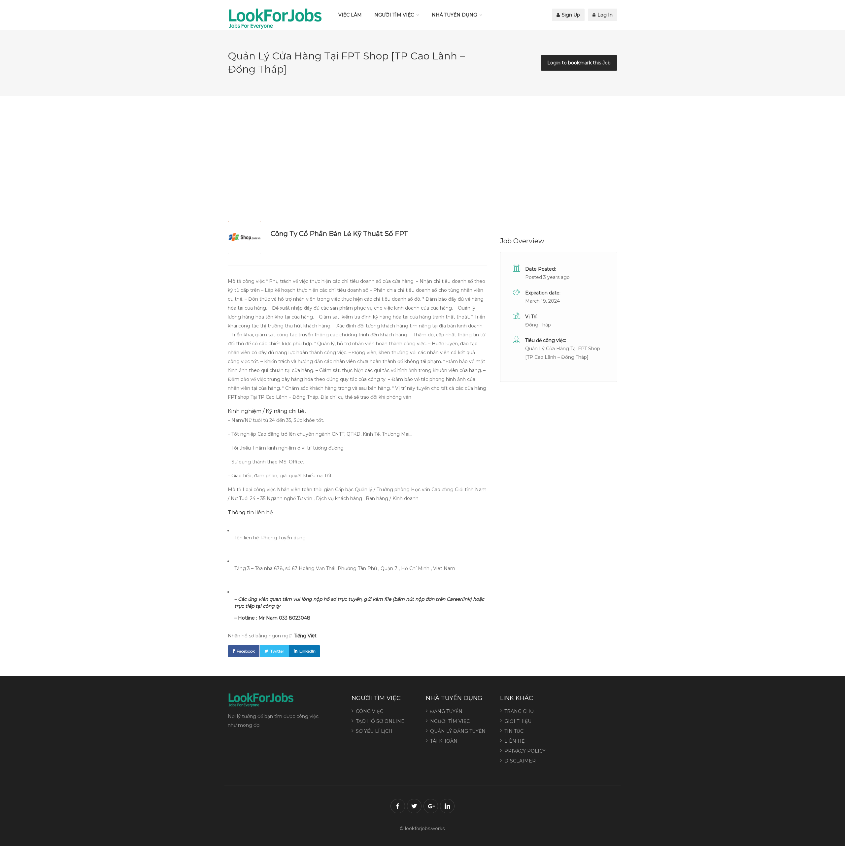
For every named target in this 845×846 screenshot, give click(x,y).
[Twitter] (414, 806)
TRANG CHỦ (519, 711)
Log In (604, 15)
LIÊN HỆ (514, 741)
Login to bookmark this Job (579, 63)
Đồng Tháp (538, 325)
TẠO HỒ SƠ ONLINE (380, 721)
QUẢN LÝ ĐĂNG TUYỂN (458, 731)
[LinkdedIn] (447, 806)
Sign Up (570, 15)
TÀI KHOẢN (443, 741)
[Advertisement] (422, 158)
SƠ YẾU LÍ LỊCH (374, 731)
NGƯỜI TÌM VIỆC (394, 15)
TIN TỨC (514, 731)
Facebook (246, 651)
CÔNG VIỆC (369, 711)
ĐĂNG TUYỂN (446, 711)
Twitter (277, 651)
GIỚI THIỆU (517, 721)
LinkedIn (307, 651)
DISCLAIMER (520, 761)
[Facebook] (397, 806)
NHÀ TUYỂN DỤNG (454, 15)
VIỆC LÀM (350, 15)
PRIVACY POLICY (525, 751)
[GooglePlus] (430, 806)
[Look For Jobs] (275, 18)
